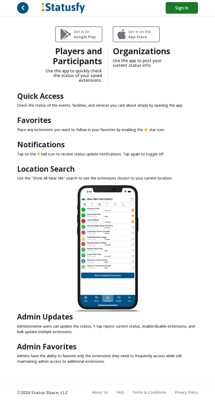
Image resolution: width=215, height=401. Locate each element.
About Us (100, 392)
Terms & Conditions (149, 392)
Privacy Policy (186, 392)
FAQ (120, 392)
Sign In (182, 8)
